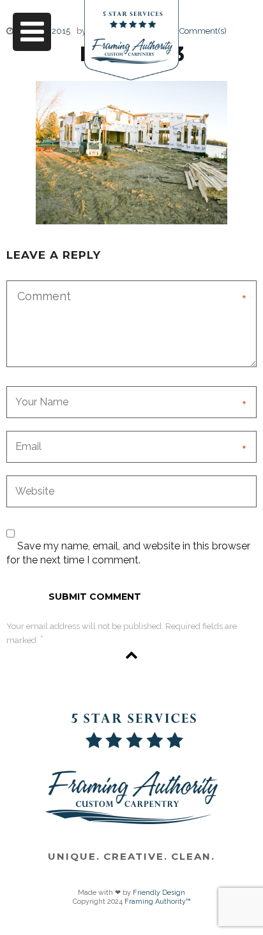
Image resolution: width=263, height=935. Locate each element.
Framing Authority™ (157, 901)
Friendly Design (159, 892)
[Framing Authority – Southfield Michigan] (131, 61)
